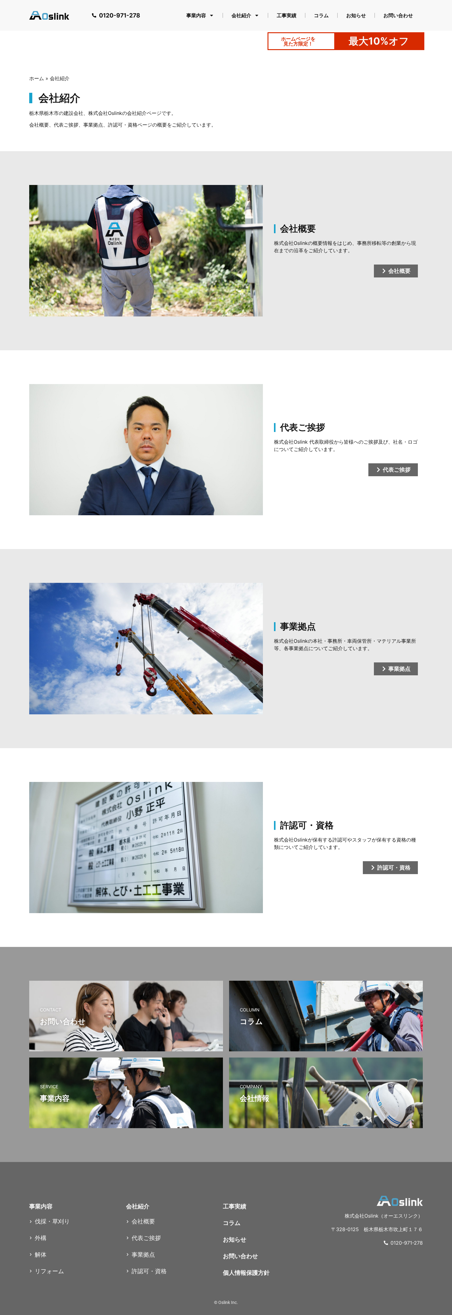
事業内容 (196, 15)
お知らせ (356, 15)
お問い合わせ (398, 15)
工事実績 (286, 15)
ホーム (36, 78)
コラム (321, 15)
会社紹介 (241, 15)
